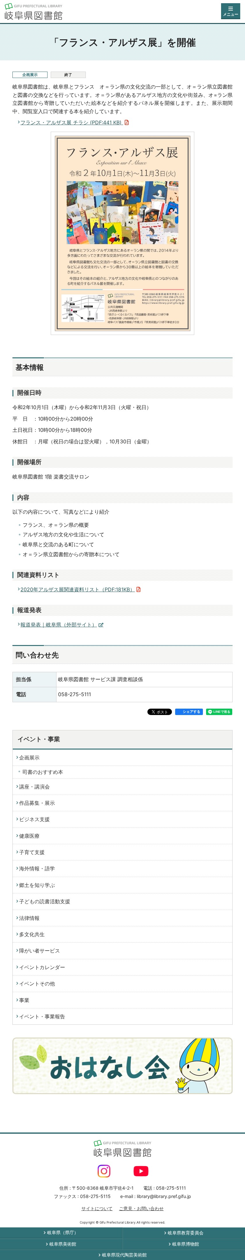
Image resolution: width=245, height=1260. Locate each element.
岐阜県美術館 (62, 1244)
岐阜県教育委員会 (186, 1232)
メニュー (230, 14)
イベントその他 (37, 983)
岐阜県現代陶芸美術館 (124, 1254)
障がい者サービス (39, 950)
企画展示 (29, 757)
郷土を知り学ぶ (37, 885)
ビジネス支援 (34, 819)
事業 (24, 1000)
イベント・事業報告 (42, 1016)
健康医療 (29, 836)
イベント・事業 (39, 739)
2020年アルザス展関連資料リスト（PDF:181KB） (77, 589)
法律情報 (29, 918)
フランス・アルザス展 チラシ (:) (71, 122)
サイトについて (97, 1208)
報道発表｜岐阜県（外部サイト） (58, 624)
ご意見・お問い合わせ (141, 1208)
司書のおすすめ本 (42, 772)
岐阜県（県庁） (62, 1232)
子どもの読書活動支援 (44, 901)
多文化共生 (32, 934)
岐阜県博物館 (185, 1244)
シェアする (191, 711)
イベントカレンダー (42, 967)
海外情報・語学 (37, 868)
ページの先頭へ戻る (225, 1121)
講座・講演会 (34, 786)
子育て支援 (32, 852)
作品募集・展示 (37, 803)
